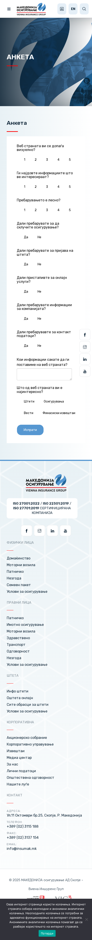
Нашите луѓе (18, 784)
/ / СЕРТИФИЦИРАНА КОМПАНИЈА (42, 508)
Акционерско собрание (27, 738)
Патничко (15, 571)
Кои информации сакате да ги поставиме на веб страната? (43, 362)
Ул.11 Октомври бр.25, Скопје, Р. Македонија (44, 815)
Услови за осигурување (27, 591)
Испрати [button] (30, 430)
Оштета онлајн (20, 698)
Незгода (14, 578)
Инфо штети (17, 691)
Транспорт (16, 645)
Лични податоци (21, 771)
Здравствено (18, 638)
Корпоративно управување (30, 744)
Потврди (47, 933)
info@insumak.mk (22, 849)
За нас (12, 764)
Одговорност (18, 651)
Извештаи (16, 751)
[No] (86, 919)
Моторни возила (21, 565)
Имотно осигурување (25, 625)
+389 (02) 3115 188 (22, 826)
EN (73, 9)
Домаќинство (18, 558)
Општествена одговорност (30, 777)
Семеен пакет (19, 585)
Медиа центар (19, 758)
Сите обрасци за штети (27, 704)
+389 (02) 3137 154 (23, 837)
